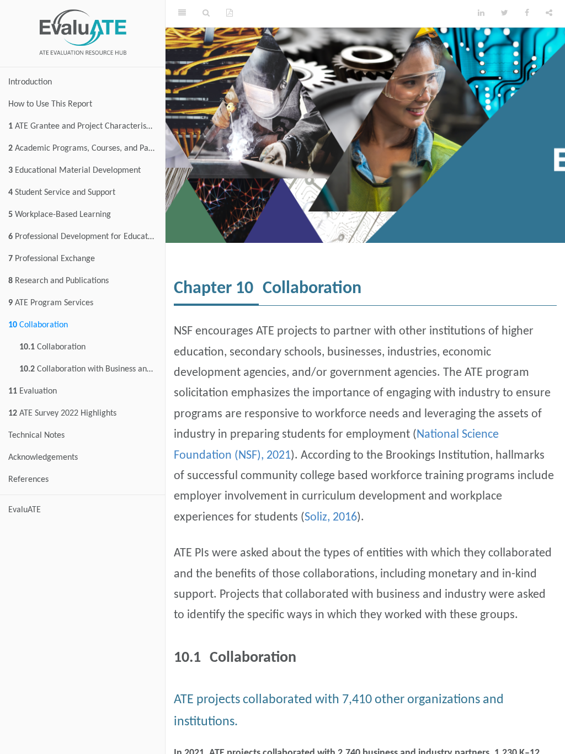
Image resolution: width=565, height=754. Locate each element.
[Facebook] (526, 14)
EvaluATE (24, 510)
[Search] (206, 14)
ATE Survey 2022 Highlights (62, 413)
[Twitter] (504, 14)
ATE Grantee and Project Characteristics (83, 126)
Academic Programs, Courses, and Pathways (86, 148)
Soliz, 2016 (331, 517)
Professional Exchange (51, 258)
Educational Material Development (74, 170)
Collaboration (38, 325)
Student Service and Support (61, 192)
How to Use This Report (50, 104)
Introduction (30, 82)
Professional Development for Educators (83, 236)
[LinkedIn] (481, 14)
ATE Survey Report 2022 (355, 13)
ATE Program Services (50, 303)
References (28, 479)
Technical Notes (36, 435)
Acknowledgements (43, 457)
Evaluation (32, 391)
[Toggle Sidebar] (182, 14)
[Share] (549, 14)
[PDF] (229, 14)
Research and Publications (58, 281)
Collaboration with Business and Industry (92, 369)
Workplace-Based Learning (59, 214)
